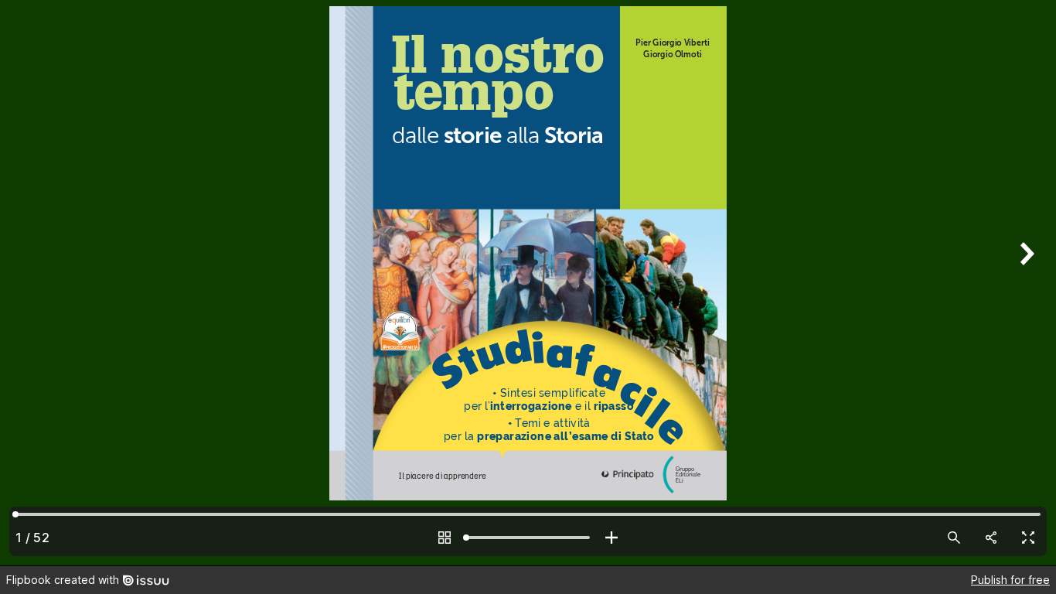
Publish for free (1010, 579)
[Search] (953, 537)
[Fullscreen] (1028, 537)
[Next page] (1025, 282)
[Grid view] (444, 537)
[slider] (528, 537)
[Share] (991, 537)
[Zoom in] (611, 537)
